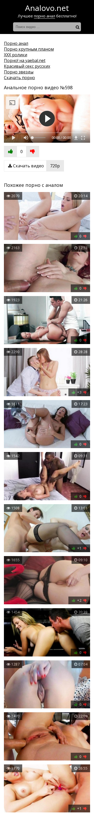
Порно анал (16, 43)
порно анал (44, 15)
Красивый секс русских (27, 66)
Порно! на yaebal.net (24, 60)
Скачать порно (19, 77)
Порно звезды (18, 72)
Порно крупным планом (29, 49)
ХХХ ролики (15, 55)
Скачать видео (36, 166)
